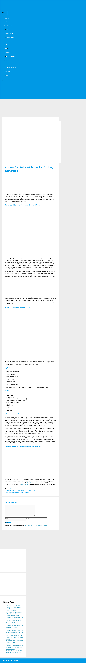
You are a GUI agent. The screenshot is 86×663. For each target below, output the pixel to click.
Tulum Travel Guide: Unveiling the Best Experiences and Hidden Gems (14, 642)
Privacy (8, 75)
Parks (5, 48)
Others (5, 60)
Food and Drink (10, 489)
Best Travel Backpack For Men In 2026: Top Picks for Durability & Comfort (14, 622)
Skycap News (24, 484)
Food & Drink (9, 33)
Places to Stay (10, 41)
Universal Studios (10, 56)
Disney (8, 52)
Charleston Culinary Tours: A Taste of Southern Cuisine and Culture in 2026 (14, 632)
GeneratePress (22, 660)
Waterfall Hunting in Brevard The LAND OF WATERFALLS (20, 490)
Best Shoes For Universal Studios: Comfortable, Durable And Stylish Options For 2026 (14, 647)
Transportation (10, 37)
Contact (8, 71)
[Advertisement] (43, 91)
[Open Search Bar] (3, 80)
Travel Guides (7, 25)
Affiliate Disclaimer (11, 67)
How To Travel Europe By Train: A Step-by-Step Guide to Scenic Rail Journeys (14, 637)
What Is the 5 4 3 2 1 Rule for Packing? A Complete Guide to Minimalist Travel (13, 607)
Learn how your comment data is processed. (36, 525)
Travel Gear (9, 44)
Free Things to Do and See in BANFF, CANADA (18, 492)
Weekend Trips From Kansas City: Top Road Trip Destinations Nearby (14, 627)
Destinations (7, 22)
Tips (7, 29)
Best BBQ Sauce (31, 482)
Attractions (6, 18)
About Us (8, 63)
